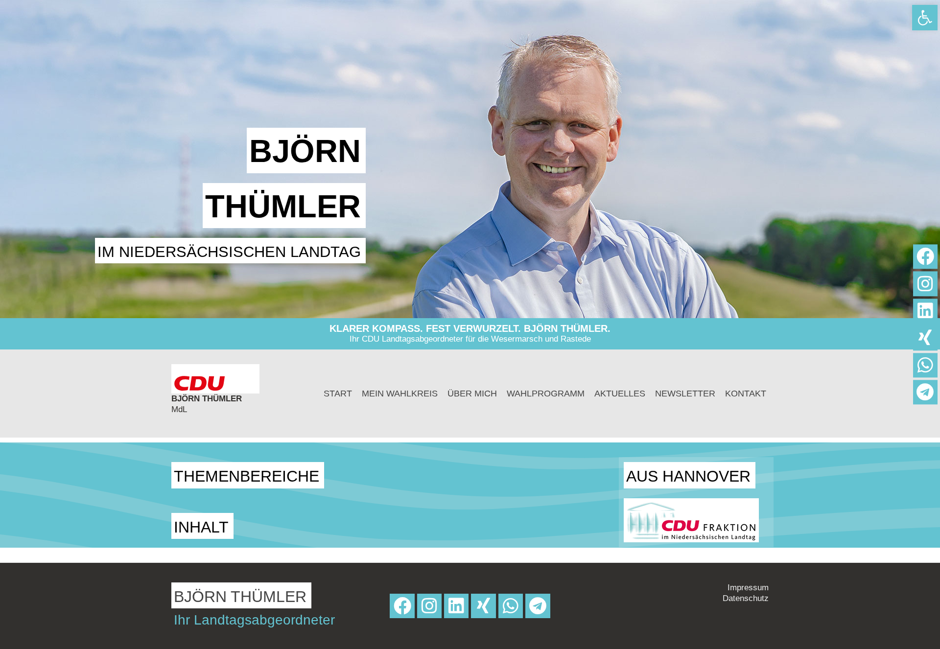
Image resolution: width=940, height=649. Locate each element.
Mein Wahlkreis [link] (400, 393)
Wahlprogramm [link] (546, 393)
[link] (925, 17)
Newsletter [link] (685, 393)
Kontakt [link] (745, 393)
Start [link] (338, 393)
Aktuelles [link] (619, 393)
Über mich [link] (472, 393)
